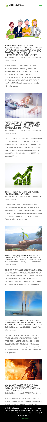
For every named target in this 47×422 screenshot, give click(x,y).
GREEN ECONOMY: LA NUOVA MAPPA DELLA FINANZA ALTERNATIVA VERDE (22, 193)
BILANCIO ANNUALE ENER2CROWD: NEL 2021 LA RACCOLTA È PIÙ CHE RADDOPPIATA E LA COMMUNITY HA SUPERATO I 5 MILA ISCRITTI (23, 257)
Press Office (36, 57)
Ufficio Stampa (10, 60)
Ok (19, 418)
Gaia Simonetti (12, 57)
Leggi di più (25, 418)
